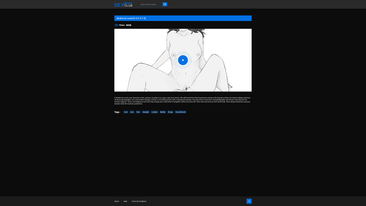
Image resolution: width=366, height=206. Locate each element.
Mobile (162, 112)
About (116, 201)
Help (125, 201)
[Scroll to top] (249, 201)
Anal (125, 112)
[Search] (165, 4)
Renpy (170, 112)
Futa (138, 112)
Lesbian (155, 112)
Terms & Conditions (139, 201)
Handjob (145, 112)
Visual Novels (180, 112)
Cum (132, 112)
